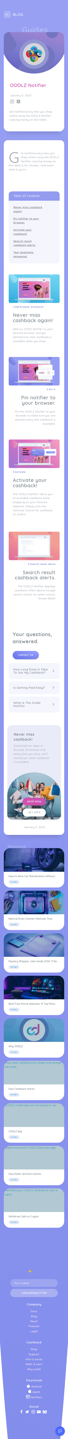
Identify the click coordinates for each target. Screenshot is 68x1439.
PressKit (34, 1326)
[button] (34, 671)
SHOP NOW (34, 801)
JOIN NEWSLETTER (34, 1293)
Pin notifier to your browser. (26, 220)
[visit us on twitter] (22, 1412)
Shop (34, 1349)
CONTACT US (25, 655)
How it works (34, 1359)
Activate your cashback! (22, 232)
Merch (34, 1321)
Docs (34, 1311)
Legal (34, 1331)
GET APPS (34, 812)
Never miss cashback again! (27, 209)
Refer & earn (34, 1364)
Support (34, 1354)
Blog (34, 1316)
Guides (35, 30)
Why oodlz (34, 1369)
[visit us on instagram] (34, 1412)
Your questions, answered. (23, 254)
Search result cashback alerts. (24, 243)
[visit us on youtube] (40, 1412)
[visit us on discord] (46, 1412)
